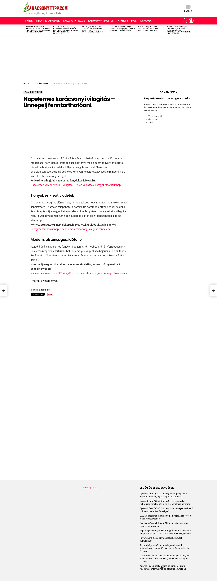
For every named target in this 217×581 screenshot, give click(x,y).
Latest (188, 11)
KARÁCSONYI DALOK (74, 20)
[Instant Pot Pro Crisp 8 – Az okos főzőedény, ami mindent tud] (213, 290)
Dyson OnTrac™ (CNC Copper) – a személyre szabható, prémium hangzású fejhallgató (92, 29)
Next (192, 30)
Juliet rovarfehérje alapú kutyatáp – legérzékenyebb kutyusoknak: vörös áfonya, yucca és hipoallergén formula (165, 558)
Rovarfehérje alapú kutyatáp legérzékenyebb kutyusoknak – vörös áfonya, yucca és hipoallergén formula (164, 548)
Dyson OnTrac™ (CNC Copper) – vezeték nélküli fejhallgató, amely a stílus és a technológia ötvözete (65, 30)
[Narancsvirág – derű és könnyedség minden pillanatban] (3, 290)
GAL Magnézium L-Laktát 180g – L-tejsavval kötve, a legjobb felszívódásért (122, 28)
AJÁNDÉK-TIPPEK (127, 20)
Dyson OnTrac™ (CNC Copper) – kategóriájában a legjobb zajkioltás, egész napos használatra (37, 29)
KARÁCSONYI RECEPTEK (101, 20)
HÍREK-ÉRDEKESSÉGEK (48, 20)
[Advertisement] (108, 58)
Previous (24, 30)
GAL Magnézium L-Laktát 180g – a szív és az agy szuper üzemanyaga (149, 28)
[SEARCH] (185, 20)
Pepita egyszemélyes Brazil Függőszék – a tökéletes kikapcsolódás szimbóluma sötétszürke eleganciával (179, 30)
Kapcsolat (146, 20)
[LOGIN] (191, 20)
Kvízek (29, 20)
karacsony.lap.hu (89, 487)
